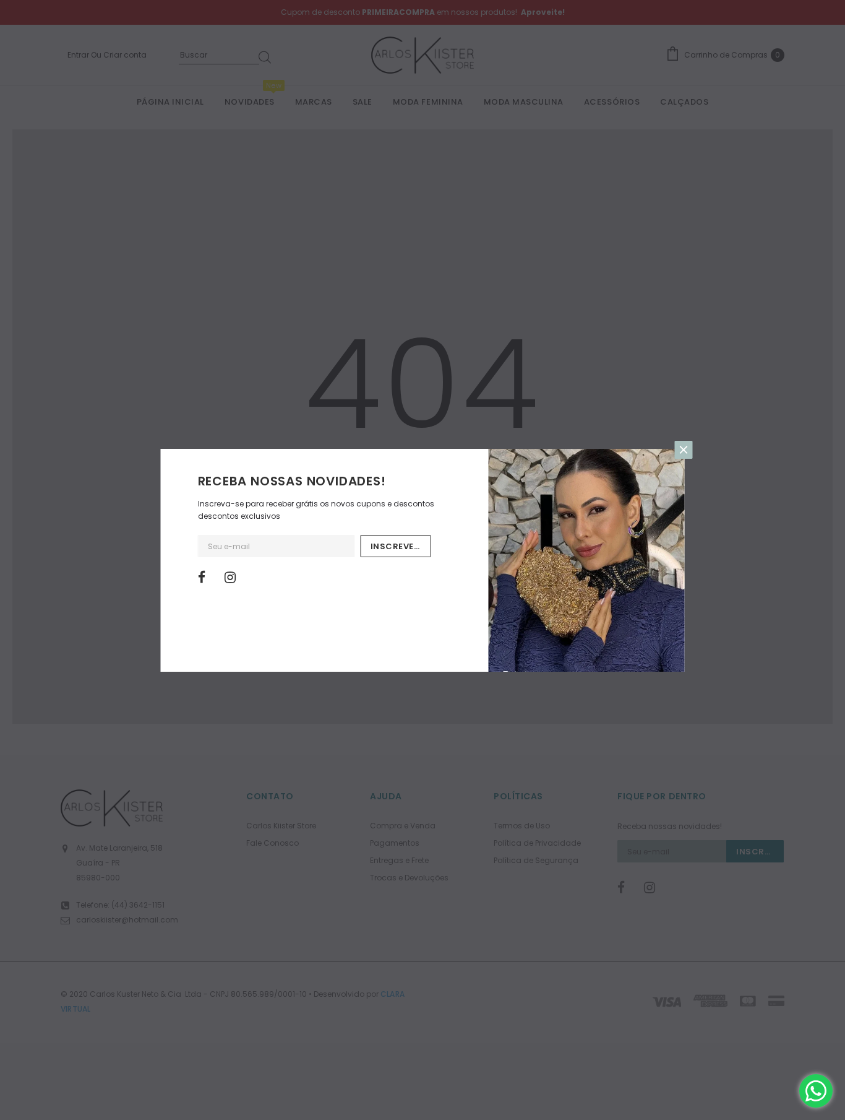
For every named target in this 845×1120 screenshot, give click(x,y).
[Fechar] (684, 450)
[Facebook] (207, 578)
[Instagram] (234, 578)
